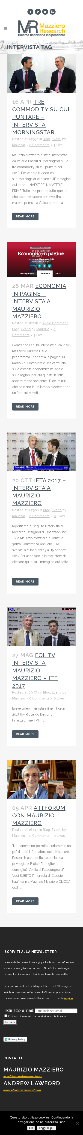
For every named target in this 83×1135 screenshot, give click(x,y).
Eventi (56, 139)
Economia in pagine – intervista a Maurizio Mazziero (39, 301)
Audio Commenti (55, 323)
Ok (31, 1128)
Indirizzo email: (19, 1010)
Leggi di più (46, 1128)
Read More (25, 216)
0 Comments (39, 145)
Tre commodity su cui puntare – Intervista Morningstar (40, 117)
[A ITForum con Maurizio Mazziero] (41, 779)
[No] (77, 1123)
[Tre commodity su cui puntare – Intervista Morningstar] (41, 73)
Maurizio (18, 145)
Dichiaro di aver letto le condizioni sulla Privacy (37, 1016)
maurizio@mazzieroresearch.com (22, 1076)
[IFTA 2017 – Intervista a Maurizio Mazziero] (41, 451)
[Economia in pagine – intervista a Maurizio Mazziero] (41, 259)
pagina (68, 998)
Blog (46, 139)
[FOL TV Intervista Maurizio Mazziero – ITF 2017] (41, 626)
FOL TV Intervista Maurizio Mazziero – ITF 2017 (35, 670)
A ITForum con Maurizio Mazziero (38, 815)
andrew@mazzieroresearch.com (22, 1090)
